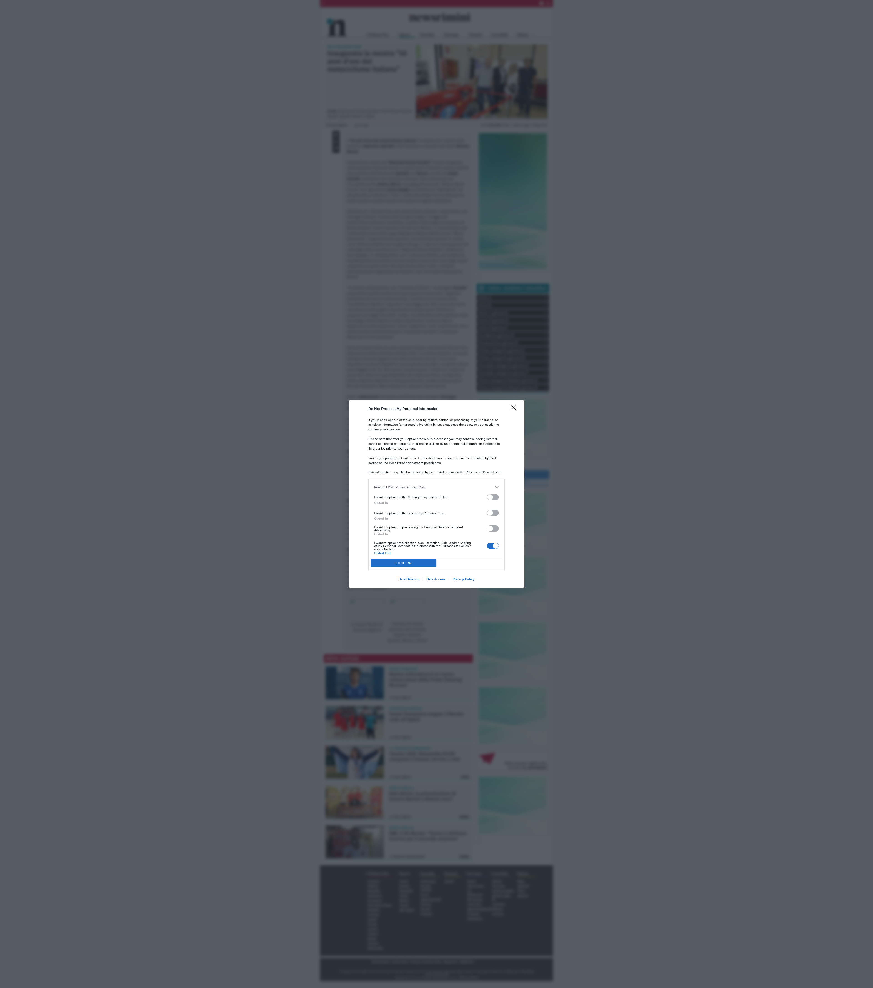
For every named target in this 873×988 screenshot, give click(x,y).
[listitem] (436, 487)
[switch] (493, 497)
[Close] (515, 409)
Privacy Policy (463, 579)
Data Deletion (409, 579)
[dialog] (436, 494)
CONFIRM (403, 563)
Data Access (436, 579)
